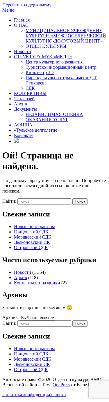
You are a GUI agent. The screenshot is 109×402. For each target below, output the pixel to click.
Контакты (23, 135)
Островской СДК (31, 247)
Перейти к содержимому (26, 4)
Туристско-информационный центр (61, 67)
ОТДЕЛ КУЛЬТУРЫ (46, 46)
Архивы (10, 317)
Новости (22, 51)
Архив (20, 103)
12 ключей (24, 98)
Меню (8, 10)
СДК (30, 88)
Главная (22, 19)
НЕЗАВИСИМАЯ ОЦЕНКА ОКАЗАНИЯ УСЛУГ (54, 117)
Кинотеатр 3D (40, 72)
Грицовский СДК (31, 231)
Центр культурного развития (54, 61)
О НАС (21, 25)
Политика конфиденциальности (34, 394)
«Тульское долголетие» (37, 130)
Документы (25, 109)
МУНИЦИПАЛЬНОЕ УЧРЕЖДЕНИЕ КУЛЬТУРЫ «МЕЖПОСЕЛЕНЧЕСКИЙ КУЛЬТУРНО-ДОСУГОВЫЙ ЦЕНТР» (66, 35)
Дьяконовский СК (32, 242)
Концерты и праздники (37, 282)
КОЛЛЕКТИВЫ (30, 93)
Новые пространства (34, 226)
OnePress (61, 384)
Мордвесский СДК (32, 236)
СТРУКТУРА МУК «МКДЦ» (43, 56)
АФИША (23, 124)
